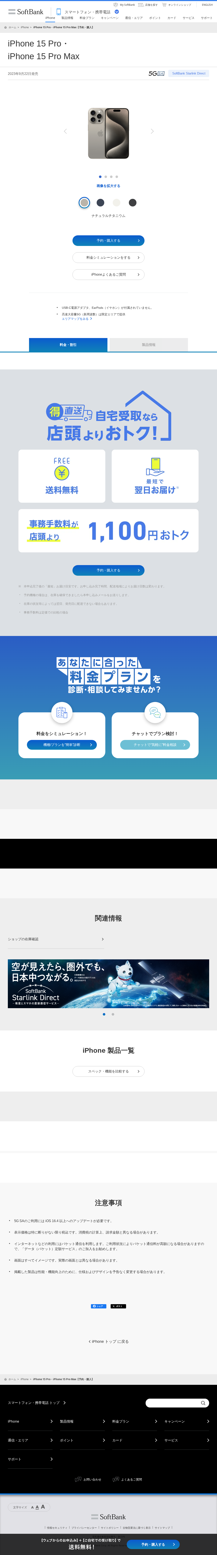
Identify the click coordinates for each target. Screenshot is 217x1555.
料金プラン (120, 1421)
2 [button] (113, 1014)
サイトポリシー (110, 1528)
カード (117, 1440)
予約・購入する (108, 240)
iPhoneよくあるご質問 (108, 274)
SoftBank (25, 11)
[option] (108, 131)
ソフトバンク (108, 1517)
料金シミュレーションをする (108, 257)
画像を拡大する (108, 186)
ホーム (12, 27)
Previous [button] (65, 131)
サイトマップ (162, 1528)
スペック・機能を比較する (108, 1071)
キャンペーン (174, 1421)
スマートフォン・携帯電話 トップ (34, 1402)
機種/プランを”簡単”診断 (61, 745)
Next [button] (152, 131)
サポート (14, 1459)
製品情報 (67, 1421)
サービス (171, 1440)
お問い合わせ (92, 1479)
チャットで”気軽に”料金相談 (155, 745)
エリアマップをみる (75, 318)
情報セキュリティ (57, 1528)
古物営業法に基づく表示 (137, 1528)
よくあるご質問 (131, 1479)
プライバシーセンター (84, 1528)
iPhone (25, 27)
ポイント (67, 1440)
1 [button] (104, 1014)
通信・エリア (18, 1440)
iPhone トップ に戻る (110, 1341)
